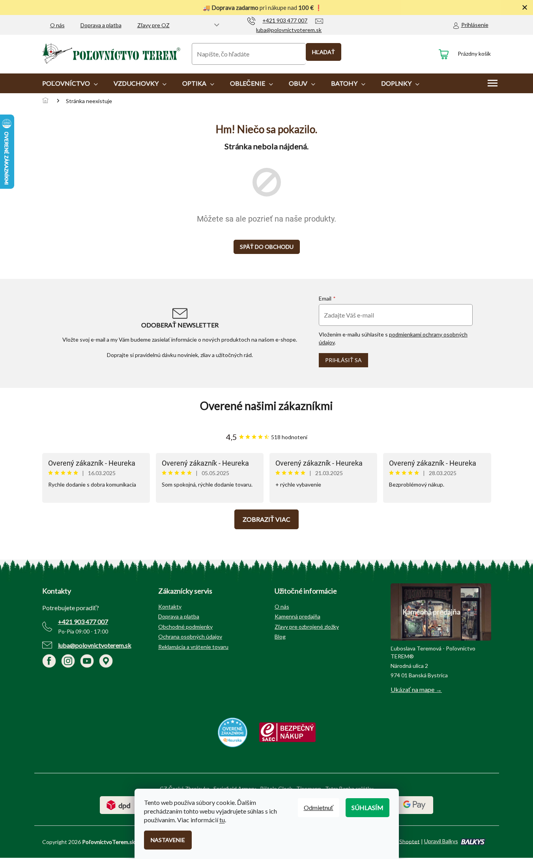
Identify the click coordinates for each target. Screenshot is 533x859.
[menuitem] (70, 83)
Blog (280, 636)
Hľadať (323, 52)
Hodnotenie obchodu (266, 406)
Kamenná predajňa (297, 616)
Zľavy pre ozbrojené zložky (307, 626)
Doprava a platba (101, 25)
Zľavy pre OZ (153, 25)
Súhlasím (367, 807)
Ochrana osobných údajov (190, 636)
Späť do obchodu (267, 246)
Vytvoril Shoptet (399, 841)
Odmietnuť (318, 807)
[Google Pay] (414, 804)
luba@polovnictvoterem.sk (94, 645)
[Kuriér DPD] (118, 804)
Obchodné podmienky (185, 626)
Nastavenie (168, 839)
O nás (57, 25)
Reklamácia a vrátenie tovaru (193, 646)
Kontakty (169, 606)
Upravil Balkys (441, 841)
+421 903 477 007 (83, 621)
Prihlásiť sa (343, 360)
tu (222, 819)
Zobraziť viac (266, 519)
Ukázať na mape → (416, 689)
